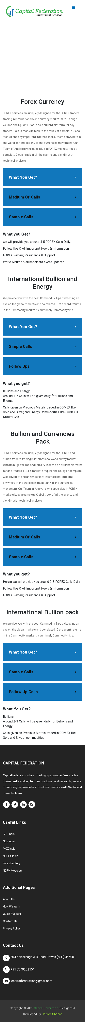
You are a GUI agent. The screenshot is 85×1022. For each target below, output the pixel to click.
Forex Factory (11, 863)
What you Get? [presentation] (23, 177)
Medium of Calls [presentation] (24, 197)
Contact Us (10, 921)
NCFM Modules (12, 870)
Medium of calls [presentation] (24, 537)
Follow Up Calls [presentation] (23, 691)
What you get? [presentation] (23, 326)
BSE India (9, 834)
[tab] (42, 177)
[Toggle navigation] (73, 7)
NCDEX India (10, 856)
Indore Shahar (52, 1014)
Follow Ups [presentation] (19, 366)
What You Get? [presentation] (23, 652)
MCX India (9, 848)
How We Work (11, 906)
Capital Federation (46, 1008)
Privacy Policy (11, 928)
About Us (9, 899)
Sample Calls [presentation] (21, 217)
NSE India (9, 841)
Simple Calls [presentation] (20, 346)
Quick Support (12, 913)
